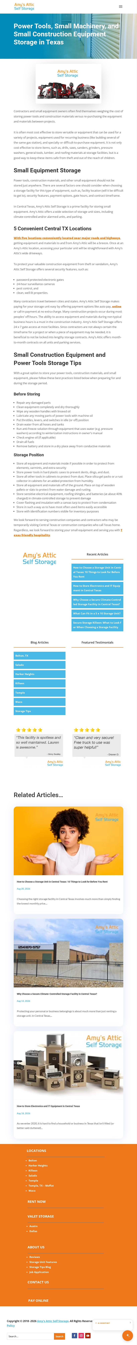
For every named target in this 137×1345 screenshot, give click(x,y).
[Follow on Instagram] (81, 1335)
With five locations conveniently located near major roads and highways (67, 238)
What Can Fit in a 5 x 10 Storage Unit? (96, 613)
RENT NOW (37, 1201)
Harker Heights (24, 674)
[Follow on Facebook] (74, 1335)
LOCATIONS (36, 1150)
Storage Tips (23, 711)
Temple (20, 692)
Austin (33, 1226)
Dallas (33, 1231)
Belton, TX (21, 655)
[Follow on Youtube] (88, 1335)
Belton (33, 1160)
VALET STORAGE (41, 1216)
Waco (18, 701)
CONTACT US (38, 1282)
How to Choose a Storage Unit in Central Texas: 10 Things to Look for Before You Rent (97, 572)
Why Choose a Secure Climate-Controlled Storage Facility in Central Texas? (57, 994)
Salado (19, 664)
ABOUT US (36, 1247)
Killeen (19, 683)
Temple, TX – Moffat (41, 1185)
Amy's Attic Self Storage (52, 1321)
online (116, 306)
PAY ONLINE (38, 1300)
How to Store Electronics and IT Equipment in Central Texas (48, 1106)
